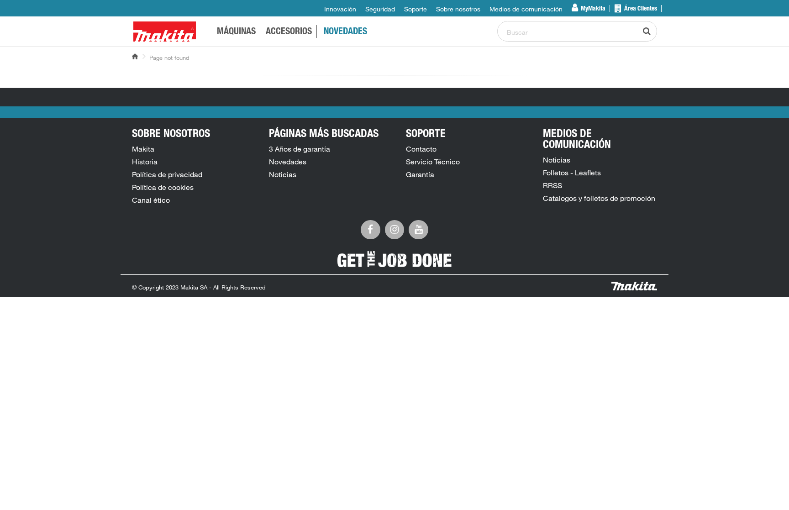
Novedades (345, 32)
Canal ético (151, 200)
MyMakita (592, 9)
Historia (145, 161)
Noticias (282, 174)
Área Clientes (640, 9)
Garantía (420, 174)
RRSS (552, 185)
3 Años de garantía (299, 148)
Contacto (421, 148)
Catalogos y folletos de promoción (599, 198)
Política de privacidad (167, 174)
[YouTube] (418, 228)
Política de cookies (163, 187)
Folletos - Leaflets (572, 172)
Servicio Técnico (433, 161)
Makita (143, 148)
